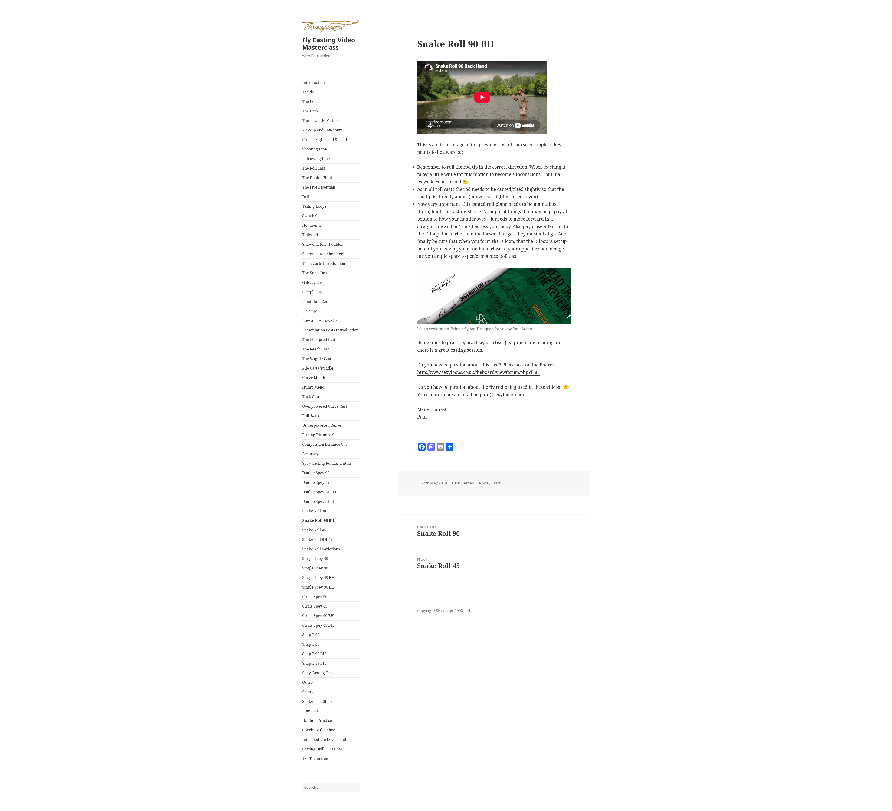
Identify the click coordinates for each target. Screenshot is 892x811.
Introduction (313, 82)
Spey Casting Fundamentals (326, 463)
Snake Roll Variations (321, 549)
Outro (307, 682)
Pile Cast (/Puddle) (318, 368)
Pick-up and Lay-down (322, 130)
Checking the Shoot (319, 730)
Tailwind (310, 234)
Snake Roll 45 (314, 530)
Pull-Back (310, 415)
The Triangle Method (321, 120)
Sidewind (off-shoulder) (323, 244)
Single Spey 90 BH (318, 587)
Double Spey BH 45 (319, 501)
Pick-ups (310, 311)
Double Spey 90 (315, 472)
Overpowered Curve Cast (324, 406)
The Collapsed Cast (318, 339)
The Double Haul (317, 177)
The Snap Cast (314, 272)
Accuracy (310, 453)
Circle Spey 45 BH (318, 625)
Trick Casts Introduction (323, 263)
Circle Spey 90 (314, 596)
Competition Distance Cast (325, 444)
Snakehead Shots (317, 701)
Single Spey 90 (315, 568)
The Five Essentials (319, 187)
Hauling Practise (317, 720)
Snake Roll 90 (314, 510)
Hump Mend (313, 387)
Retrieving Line (316, 158)
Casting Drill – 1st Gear (322, 749)
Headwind (311, 225)
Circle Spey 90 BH (318, 615)
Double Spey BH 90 (319, 491)
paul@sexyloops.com (502, 395)
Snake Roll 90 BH (318, 520)
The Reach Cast (315, 349)
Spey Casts (491, 483)
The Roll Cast (313, 168)
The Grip (310, 111)
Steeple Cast (313, 291)
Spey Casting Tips (317, 672)
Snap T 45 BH (314, 663)
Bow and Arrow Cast (320, 320)
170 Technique (315, 758)
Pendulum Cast (315, 301)
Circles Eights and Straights (326, 139)
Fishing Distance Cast (321, 434)
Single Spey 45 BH (318, 577)
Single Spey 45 (315, 558)
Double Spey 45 (315, 482)
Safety (307, 691)
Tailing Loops (314, 206)
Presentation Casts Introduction (330, 330)
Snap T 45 (310, 644)
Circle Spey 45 (314, 606)
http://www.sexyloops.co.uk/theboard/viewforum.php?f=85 (478, 372)
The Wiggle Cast (316, 358)
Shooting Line (314, 149)
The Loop (310, 101)
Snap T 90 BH (314, 653)
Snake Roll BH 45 (317, 539)
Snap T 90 (310, 634)
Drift (306, 196)
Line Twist (311, 710)
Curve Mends (314, 377)
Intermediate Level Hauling (327, 739)
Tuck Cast (310, 396)
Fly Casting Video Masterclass (328, 44)
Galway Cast (313, 282)
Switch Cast (312, 215)
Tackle (308, 92)
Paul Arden (464, 483)
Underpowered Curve (321, 425)
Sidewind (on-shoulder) (323, 253)
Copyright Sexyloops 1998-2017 (445, 610)
